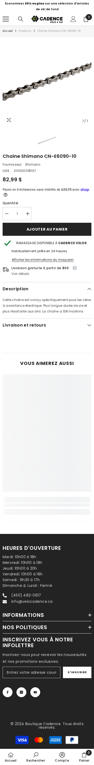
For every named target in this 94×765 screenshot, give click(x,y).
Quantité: (11, 203)
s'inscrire (77, 672)
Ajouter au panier (47, 229)
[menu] (6, 19)
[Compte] (73, 19)
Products (25, 31)
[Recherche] (20, 19)
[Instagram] (21, 692)
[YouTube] (35, 692)
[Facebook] (8, 692)
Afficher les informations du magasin (43, 259)
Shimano (32, 164)
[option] (47, 6)
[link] (47, 505)
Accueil (8, 31)
